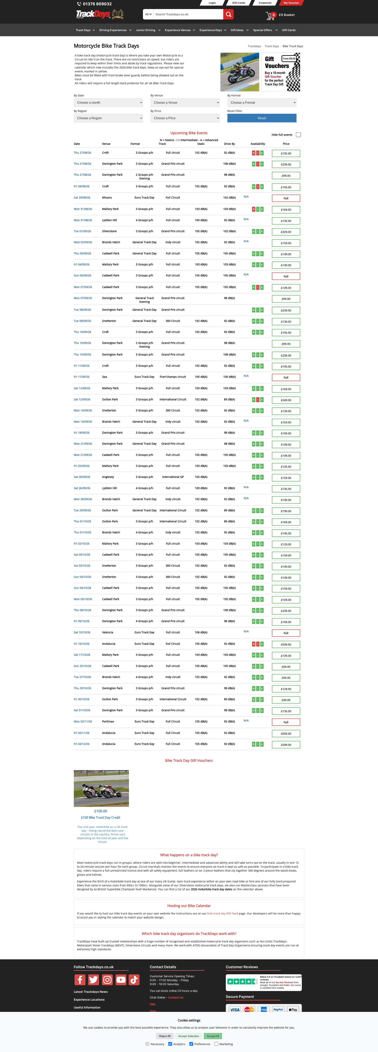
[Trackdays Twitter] (93, 984)
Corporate (265, 2)
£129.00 (286, 544)
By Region (80, 111)
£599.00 (286, 644)
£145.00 (286, 533)
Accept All (213, 1036)
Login (212, 2)
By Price (156, 111)
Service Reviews (284, 982)
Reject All (164, 1036)
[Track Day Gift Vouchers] (280, 72)
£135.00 (286, 221)
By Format (234, 95)
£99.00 (286, 175)
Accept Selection (188, 1036)
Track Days (272, 46)
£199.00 (286, 433)
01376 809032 (97, 4)
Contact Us (175, 997)
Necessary (157, 1044)
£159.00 (286, 243)
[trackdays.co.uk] (100, 19)
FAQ (152, 1004)
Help (153, 1011)
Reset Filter (234, 111)
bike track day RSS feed (222, 913)
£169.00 (286, 210)
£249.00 (286, 400)
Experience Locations (89, 999)
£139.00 (286, 265)
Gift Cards (238, 2)
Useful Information (87, 1007)
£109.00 (286, 600)
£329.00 (286, 232)
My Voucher (291, 2)
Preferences (202, 1044)
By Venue (157, 95)
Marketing (226, 1044)
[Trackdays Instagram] (107, 984)
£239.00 (286, 164)
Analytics (179, 1044)
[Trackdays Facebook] (80, 984)
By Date (79, 95)
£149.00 (286, 254)
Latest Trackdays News (91, 992)
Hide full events (282, 135)
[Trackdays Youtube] (121, 984)
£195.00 (286, 153)
